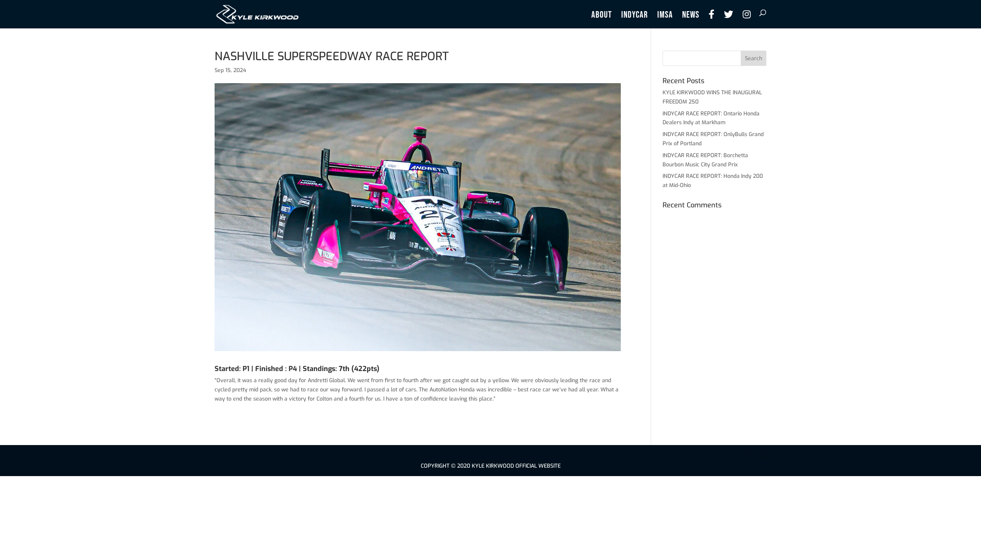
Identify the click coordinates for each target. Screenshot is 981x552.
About (601, 16)
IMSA (665, 16)
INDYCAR (634, 16)
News (690, 16)
